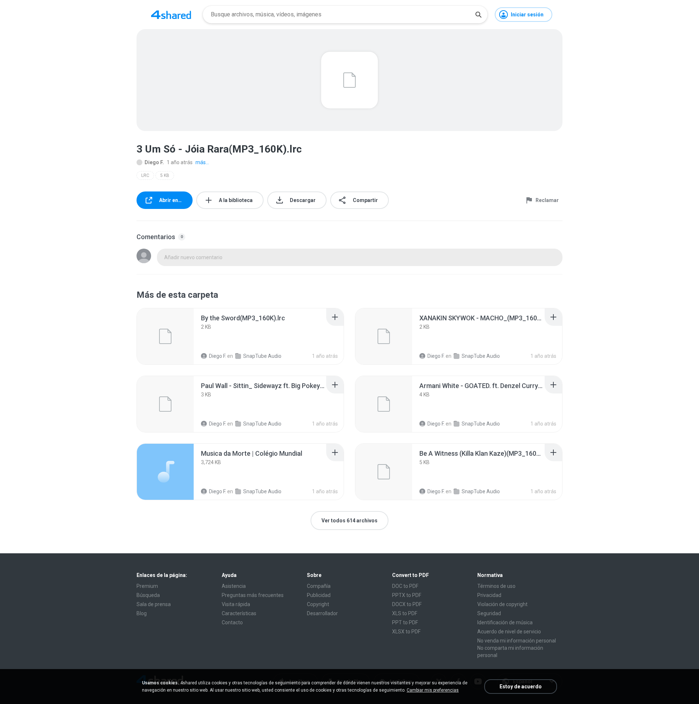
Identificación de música (505, 622)
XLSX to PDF (406, 631)
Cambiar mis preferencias (433, 690)
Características (239, 613)
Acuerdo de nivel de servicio (509, 631)
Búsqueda (148, 595)
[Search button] (478, 14)
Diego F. (154, 162)
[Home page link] (171, 14)
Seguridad (489, 613)
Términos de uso (496, 586)
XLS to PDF (404, 613)
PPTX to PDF (406, 595)
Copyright (318, 604)
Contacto (232, 622)
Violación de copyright (502, 604)
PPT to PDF (405, 622)
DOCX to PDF (407, 604)
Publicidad (319, 595)
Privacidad (489, 595)
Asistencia (234, 586)
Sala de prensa (154, 604)
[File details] (165, 336)
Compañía (319, 586)
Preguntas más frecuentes (253, 595)
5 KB (164, 175)
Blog (142, 613)
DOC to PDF (405, 586)
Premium (147, 586)
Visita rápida (236, 604)
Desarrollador (322, 613)
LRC (145, 175)
